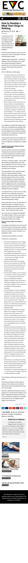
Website (4, 437)
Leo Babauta (20, 419)
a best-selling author (12, 428)
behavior (4, 414)
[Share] (3, 408)
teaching (10, 416)
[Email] (24, 408)
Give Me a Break (5, 456)
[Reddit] (10, 408)
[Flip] (14, 408)
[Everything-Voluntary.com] (2, 18)
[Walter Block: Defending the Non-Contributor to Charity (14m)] (23, 18)
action (15, 412)
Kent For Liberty (5, 485)
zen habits (6, 412)
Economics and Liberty (6, 471)
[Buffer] (17, 408)
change (10, 414)
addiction (21, 412)
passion (4, 416)
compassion (17, 414)
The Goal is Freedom (6, 478)
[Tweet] (6, 408)
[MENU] (27, 18)
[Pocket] (21, 408)
